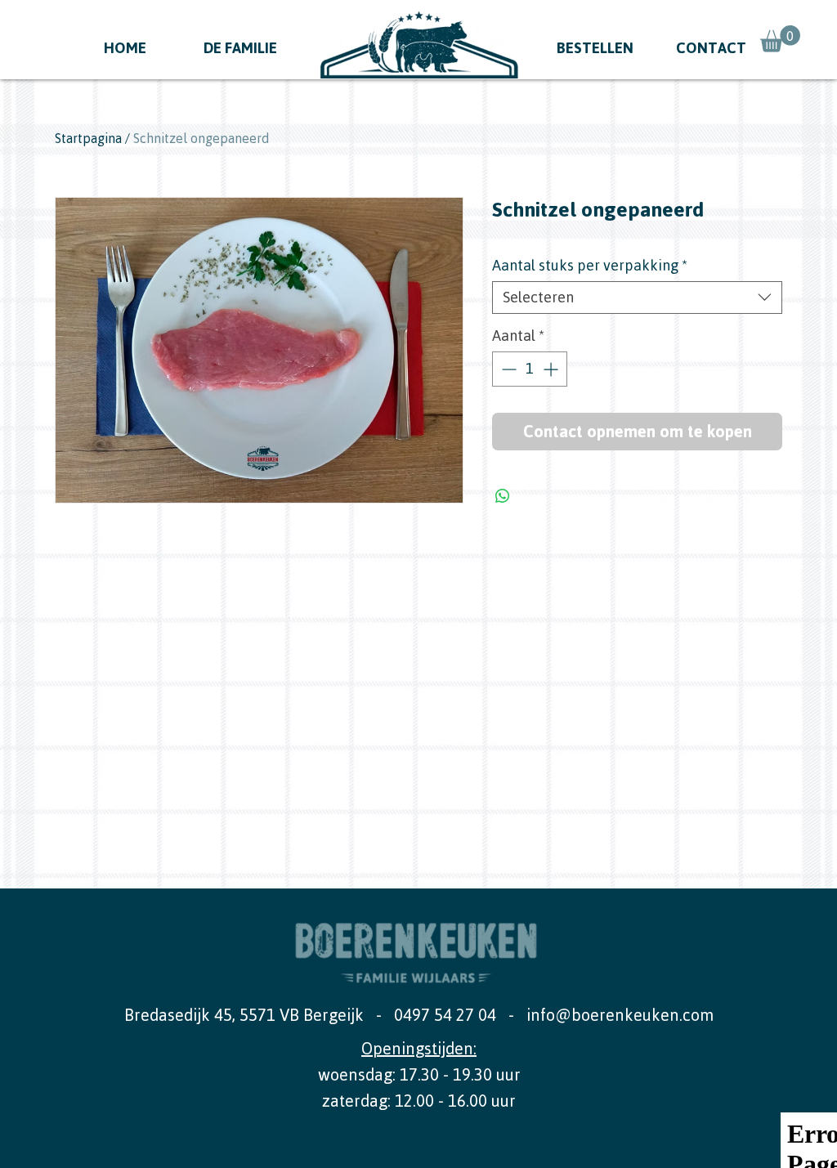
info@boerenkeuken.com (620, 1014)
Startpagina (88, 138)
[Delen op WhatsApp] (502, 496)
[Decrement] (507, 369)
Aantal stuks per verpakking (589, 265)
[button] (780, 38)
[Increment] (552, 369)
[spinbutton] (529, 369)
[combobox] (637, 297)
